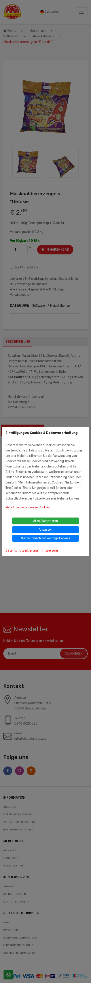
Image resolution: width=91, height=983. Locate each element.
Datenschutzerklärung (22, 550)
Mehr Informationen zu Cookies (28, 507)
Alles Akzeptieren (45, 521)
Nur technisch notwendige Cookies (45, 538)
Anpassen (46, 530)
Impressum (50, 550)
